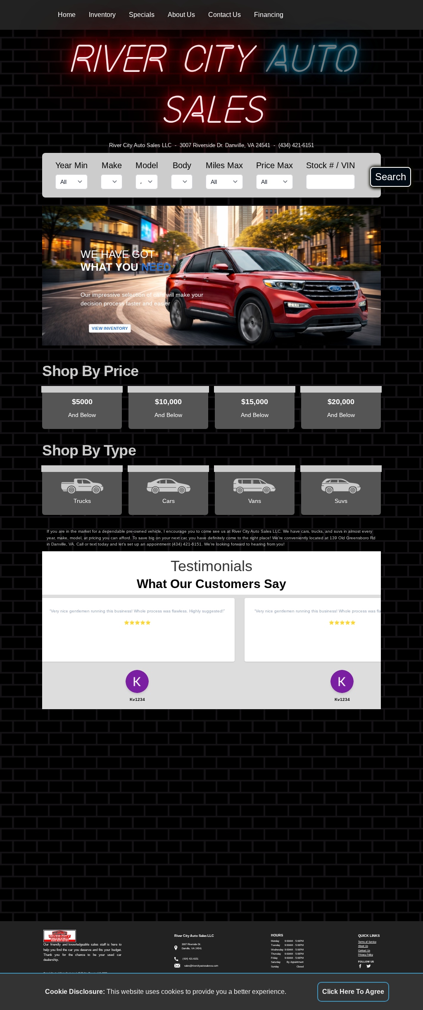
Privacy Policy (365, 954)
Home (67, 14)
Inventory (102, 14)
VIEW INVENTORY (110, 328)
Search (390, 177)
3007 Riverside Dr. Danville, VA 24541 (225, 145)
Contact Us (224, 14)
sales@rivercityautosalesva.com (201, 965)
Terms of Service (367, 941)
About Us (181, 14)
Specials (141, 14)
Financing (268, 14)
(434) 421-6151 (296, 145)
